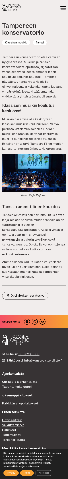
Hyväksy (11, 473)
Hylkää (27, 473)
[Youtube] (43, 322)
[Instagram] (35, 322)
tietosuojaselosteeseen (26, 466)
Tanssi (40, 42)
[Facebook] (27, 322)
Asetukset (44, 473)
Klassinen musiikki (16, 42)
